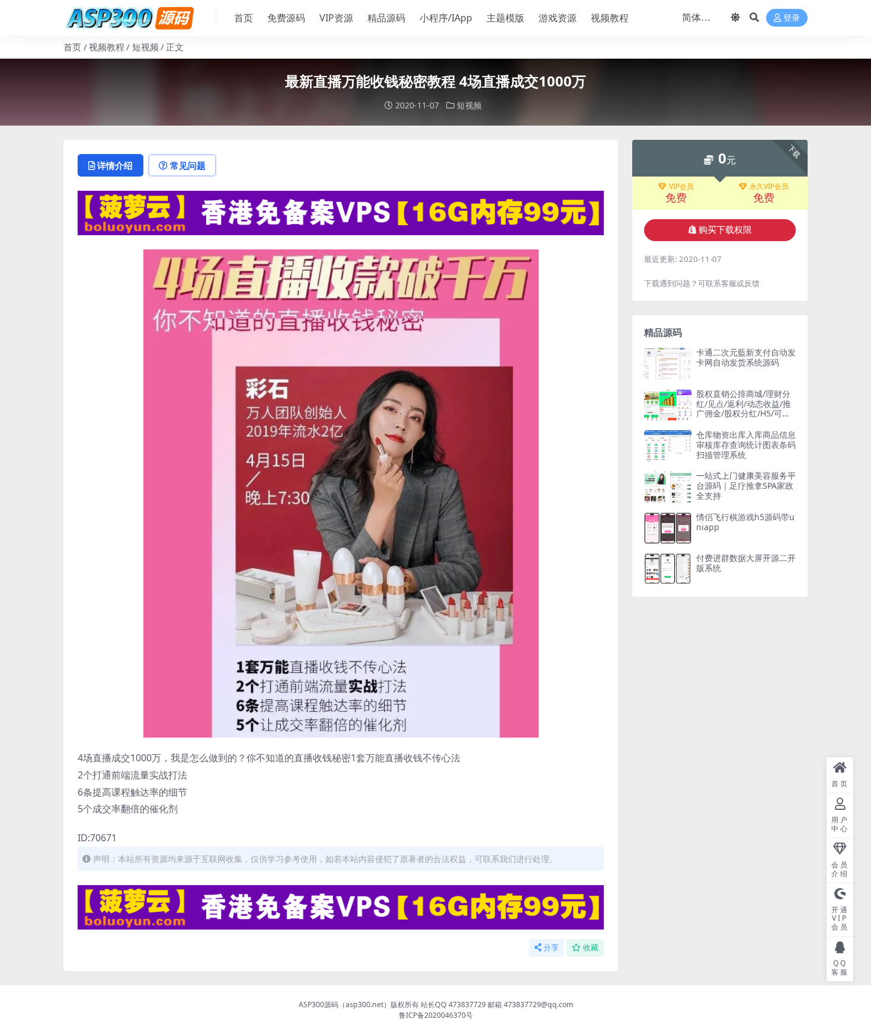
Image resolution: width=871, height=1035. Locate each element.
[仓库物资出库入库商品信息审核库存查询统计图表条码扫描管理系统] (667, 446)
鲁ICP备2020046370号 (436, 1015)
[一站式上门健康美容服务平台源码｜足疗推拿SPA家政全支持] (667, 486)
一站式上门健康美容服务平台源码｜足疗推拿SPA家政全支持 (746, 485)
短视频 (145, 47)
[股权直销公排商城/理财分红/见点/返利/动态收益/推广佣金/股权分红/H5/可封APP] (667, 405)
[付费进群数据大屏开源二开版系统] (667, 569)
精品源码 (386, 17)
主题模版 (505, 17)
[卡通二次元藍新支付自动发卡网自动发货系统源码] (667, 363)
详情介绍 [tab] (115, 165)
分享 (551, 947)
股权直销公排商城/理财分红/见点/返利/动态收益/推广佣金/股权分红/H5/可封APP (746, 408)
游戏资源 (558, 17)
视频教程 (610, 17)
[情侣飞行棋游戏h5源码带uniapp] (667, 528)
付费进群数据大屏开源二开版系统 (746, 562)
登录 (791, 18)
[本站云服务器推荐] (341, 212)
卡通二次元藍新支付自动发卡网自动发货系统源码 (746, 357)
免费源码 (286, 17)
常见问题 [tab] (188, 165)
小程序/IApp (446, 17)
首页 (243, 17)
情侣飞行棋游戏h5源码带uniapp (745, 522)
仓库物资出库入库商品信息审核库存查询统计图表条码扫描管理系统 (746, 444)
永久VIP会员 (769, 186)
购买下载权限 (725, 230)
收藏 (590, 947)
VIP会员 (681, 186)
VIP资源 (336, 17)
